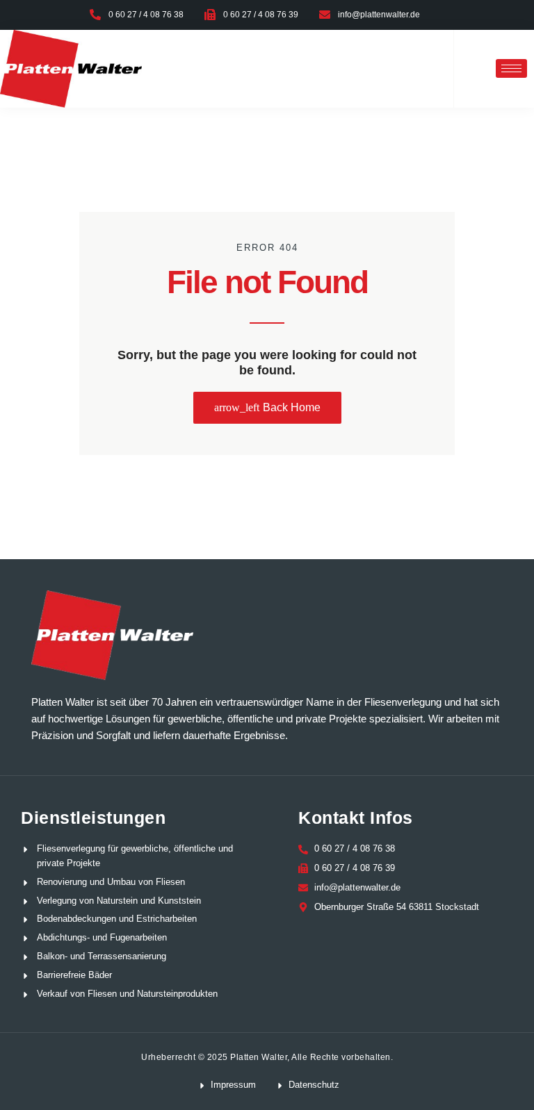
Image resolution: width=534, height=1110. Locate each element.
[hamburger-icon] (511, 68)
